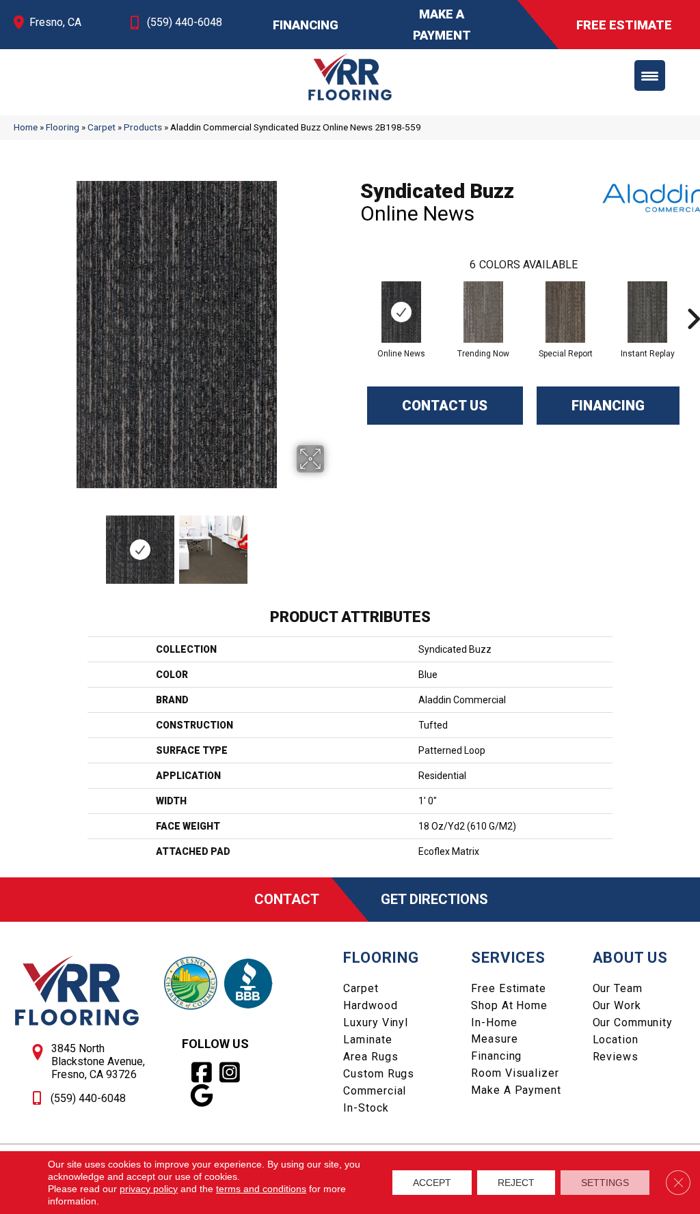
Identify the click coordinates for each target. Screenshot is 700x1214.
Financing (608, 405)
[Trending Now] (483, 312)
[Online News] (401, 312)
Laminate (367, 1039)
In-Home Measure (494, 1030)
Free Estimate (508, 988)
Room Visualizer (514, 1073)
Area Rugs (370, 1056)
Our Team (618, 988)
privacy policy (149, 1188)
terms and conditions (261, 1188)
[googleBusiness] (202, 1096)
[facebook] (202, 1073)
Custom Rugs (378, 1073)
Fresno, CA (55, 22)
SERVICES (508, 957)
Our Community (633, 1022)
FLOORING (380, 957)
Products (143, 127)
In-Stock (365, 1107)
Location (615, 1039)
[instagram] (230, 1073)
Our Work (617, 1005)
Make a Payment (516, 1090)
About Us (630, 957)
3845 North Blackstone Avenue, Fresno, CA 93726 (98, 1061)
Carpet (102, 127)
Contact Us (444, 405)
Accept (432, 1182)
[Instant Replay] (647, 312)
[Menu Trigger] (649, 75)
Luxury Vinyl (375, 1022)
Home (26, 127)
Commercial (374, 1090)
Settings (605, 1182)
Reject (516, 1182)
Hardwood (370, 1005)
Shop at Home (509, 1005)
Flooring (62, 127)
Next (333, 543)
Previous (20, 543)
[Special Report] (565, 312)
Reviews (615, 1056)
